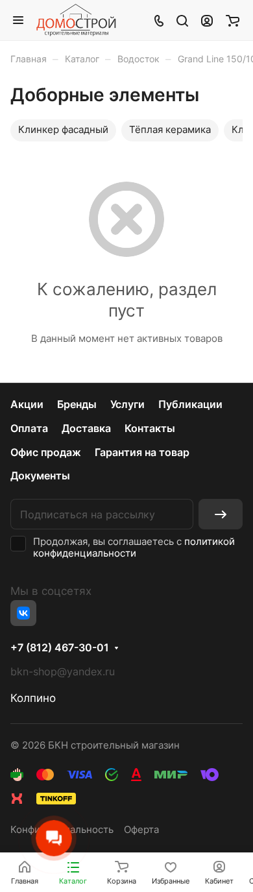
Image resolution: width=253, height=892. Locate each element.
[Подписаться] (221, 514)
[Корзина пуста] (232, 20)
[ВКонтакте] (23, 613)
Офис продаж (45, 452)
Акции (26, 404)
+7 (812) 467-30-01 (59, 648)
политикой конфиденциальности (134, 547)
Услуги (127, 404)
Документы (40, 476)
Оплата (29, 428)
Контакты (150, 428)
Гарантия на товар (142, 452)
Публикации (190, 404)
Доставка (86, 428)
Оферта (141, 830)
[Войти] (207, 20)
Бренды (77, 404)
